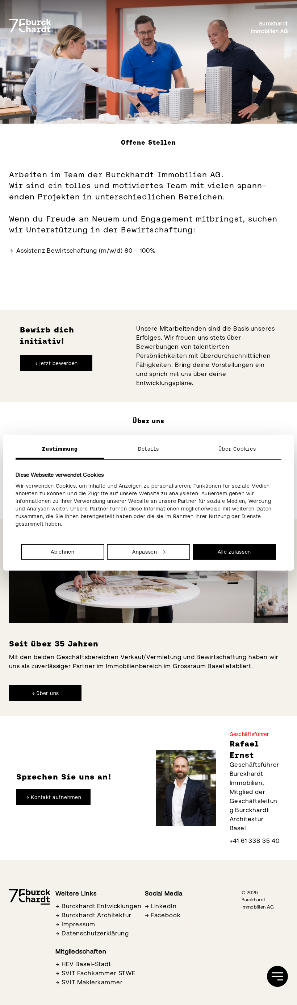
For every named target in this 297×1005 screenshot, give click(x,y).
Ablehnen (63, 551)
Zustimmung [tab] (60, 449)
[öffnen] (277, 976)
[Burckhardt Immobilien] (30, 27)
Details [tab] (148, 449)
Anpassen (144, 551)
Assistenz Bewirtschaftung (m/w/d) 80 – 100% (86, 250)
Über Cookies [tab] (237, 449)
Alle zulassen (234, 551)
